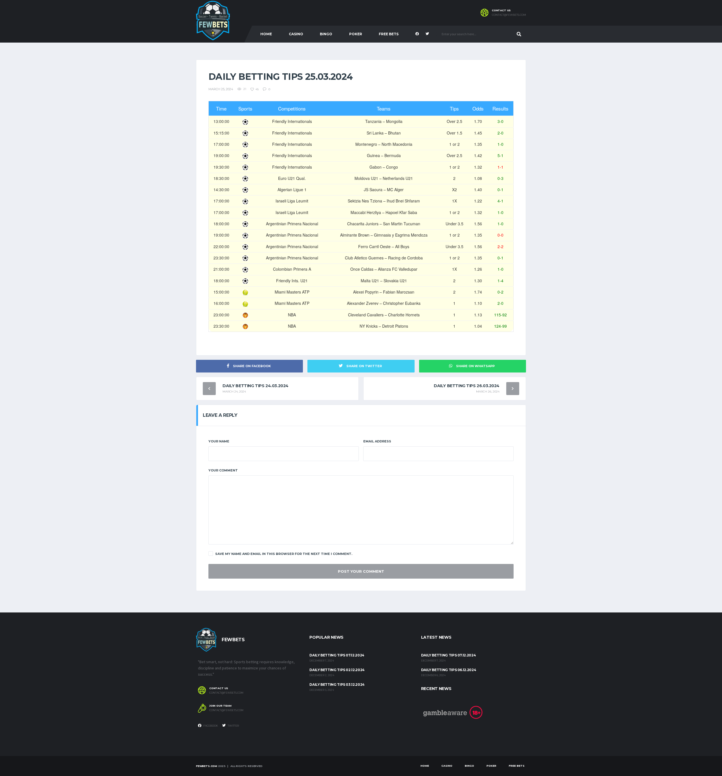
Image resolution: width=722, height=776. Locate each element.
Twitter (233, 725)
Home (266, 34)
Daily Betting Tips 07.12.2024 (336, 655)
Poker (355, 34)
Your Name (218, 441)
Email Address (377, 441)
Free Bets (389, 34)
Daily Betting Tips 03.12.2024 (337, 684)
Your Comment (223, 470)
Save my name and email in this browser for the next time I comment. (283, 554)
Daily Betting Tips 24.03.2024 (256, 385)
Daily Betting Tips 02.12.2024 (337, 670)
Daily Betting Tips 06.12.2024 (448, 670)
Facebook (210, 725)
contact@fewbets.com (509, 15)
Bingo (326, 34)
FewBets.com (206, 766)
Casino (296, 34)
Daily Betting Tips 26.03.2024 (466, 385)
